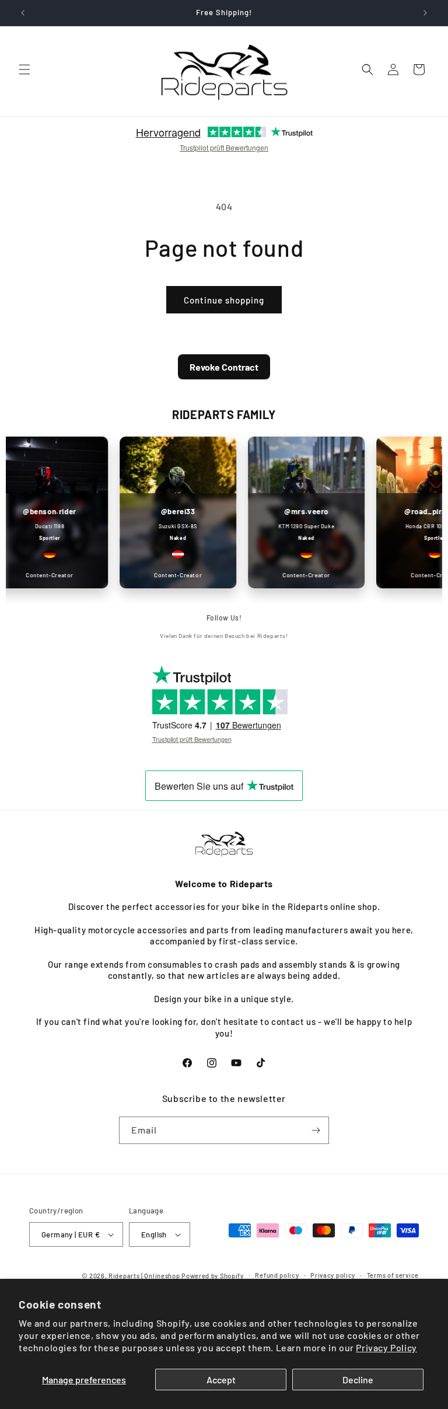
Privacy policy (332, 1275)
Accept (221, 1379)
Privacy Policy (386, 1347)
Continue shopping (224, 300)
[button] (24, 69)
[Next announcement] (425, 13)
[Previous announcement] (23, 13)
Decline (357, 1379)
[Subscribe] (315, 1130)
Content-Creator (169, 574)
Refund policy (277, 1275)
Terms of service (393, 1275)
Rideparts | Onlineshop (144, 1275)
